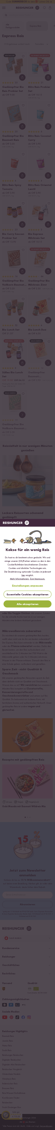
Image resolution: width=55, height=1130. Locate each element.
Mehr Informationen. (19, 579)
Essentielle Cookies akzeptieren (27, 594)
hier (23, 575)
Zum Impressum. (37, 579)
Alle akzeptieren (27, 604)
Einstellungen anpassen (27, 585)
